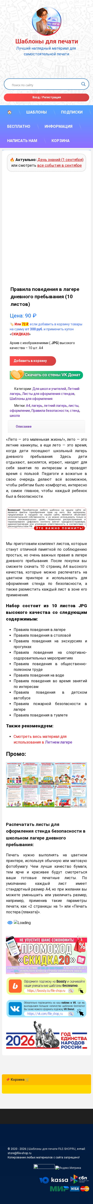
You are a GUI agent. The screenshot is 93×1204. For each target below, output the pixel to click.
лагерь (36, 406)
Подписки (72, 112)
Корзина (61, 140)
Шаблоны (36, 112)
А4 (28, 406)
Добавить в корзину (30, 361)
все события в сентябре (59, 165)
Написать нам (22, 140)
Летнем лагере (58, 742)
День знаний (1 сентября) (60, 159)
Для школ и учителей (49, 389)
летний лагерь (55, 406)
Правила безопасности (49, 410)
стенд (74, 410)
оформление (20, 410)
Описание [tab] (23, 426)
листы (73, 406)
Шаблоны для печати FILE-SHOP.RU (52, 1149)
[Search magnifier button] (83, 84)
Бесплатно (18, 126)
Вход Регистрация (46, 97)
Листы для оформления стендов (48, 394)
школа (15, 415)
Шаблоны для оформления (31, 399)
